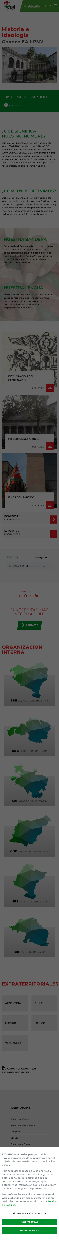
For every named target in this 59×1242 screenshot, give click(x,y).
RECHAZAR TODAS (29, 1230)
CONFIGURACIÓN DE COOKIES (30, 1213)
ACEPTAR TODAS (29, 1222)
